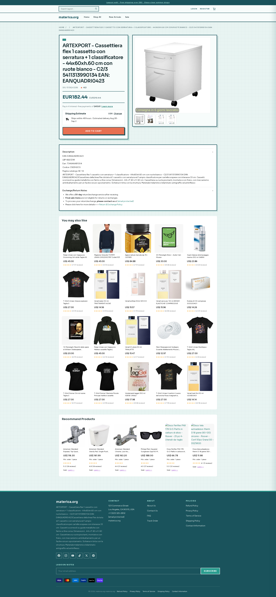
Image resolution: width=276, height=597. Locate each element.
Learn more (107, 106)
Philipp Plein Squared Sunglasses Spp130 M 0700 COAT (149, 450)
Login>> (71, 470)
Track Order (152, 521)
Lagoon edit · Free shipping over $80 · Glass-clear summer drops (137, 2)
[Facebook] (59, 555)
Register (205, 9)
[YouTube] (73, 555)
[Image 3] (161, 119)
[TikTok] (80, 555)
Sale (127, 17)
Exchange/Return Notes (75, 190)
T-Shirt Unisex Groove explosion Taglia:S (75, 302)
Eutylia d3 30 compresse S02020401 (196, 302)
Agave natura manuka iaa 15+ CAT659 (136, 256)
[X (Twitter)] (86, 555)
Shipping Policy (193, 521)
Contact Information (195, 525)
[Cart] (214, 9)
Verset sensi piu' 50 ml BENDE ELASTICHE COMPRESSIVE (168, 302)
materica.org (68, 17)
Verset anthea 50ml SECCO (136, 301)
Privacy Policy (192, 511)
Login (194, 9)
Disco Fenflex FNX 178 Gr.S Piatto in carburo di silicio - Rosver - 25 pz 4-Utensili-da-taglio (176, 450)
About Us (151, 505)
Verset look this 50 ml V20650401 (195, 394)
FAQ (149, 516)
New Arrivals (115, 17)
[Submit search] (96, 9)
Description (68, 152)
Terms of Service (193, 516)
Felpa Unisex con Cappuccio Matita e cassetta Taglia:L (105, 348)
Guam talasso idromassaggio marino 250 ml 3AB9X (198, 256)
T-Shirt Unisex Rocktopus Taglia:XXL (196, 348)
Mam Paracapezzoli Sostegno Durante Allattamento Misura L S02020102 (167, 348)
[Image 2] (150, 119)
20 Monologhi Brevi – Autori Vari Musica (168, 256)
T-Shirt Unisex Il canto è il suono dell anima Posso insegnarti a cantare (168, 394)
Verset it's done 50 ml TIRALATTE (133, 348)
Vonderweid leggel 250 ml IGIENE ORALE (135, 394)
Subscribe (210, 571)
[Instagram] (66, 555)
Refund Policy (192, 505)
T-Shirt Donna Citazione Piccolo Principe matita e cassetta (106, 394)
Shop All (97, 17)
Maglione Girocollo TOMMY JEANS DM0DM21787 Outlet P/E (107, 256)
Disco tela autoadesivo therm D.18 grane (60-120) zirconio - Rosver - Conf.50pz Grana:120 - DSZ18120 (202, 450)
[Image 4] (171, 119)
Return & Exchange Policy (110, 204)
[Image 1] (139, 119)
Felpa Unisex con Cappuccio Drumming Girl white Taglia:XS (75, 256)
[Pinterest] (93, 555)
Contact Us (152, 511)
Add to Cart (93, 131)
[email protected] (126, 201)
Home (86, 17)
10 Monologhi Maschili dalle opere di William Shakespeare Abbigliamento (76, 348)
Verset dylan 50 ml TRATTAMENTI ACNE (102, 302)
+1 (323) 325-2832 (116, 513)
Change (118, 113)
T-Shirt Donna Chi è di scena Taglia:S (74, 394)
